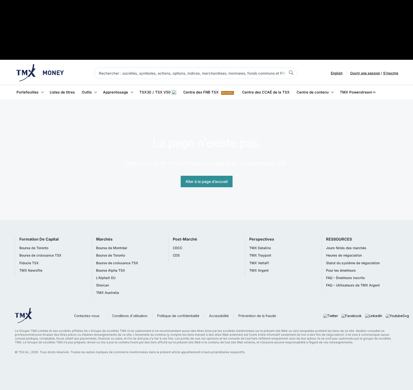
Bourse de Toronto (33, 248)
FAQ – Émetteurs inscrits (345, 278)
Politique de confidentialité (178, 316)
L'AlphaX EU (105, 278)
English (336, 73)
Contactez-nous (86, 316)
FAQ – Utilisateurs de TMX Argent (353, 285)
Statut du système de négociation (353, 263)
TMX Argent (259, 270)
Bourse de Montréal (111, 248)
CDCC (177, 248)
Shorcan (102, 285)
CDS (176, 255)
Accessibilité (219, 316)
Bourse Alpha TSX (110, 270)
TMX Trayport (260, 255)
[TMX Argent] (40, 73)
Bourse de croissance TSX (40, 255)
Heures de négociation (344, 255)
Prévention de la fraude (257, 316)
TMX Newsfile (30, 270)
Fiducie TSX (29, 263)
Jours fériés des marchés (346, 248)
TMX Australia (107, 293)
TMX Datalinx (260, 248)
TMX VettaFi (259, 263)
